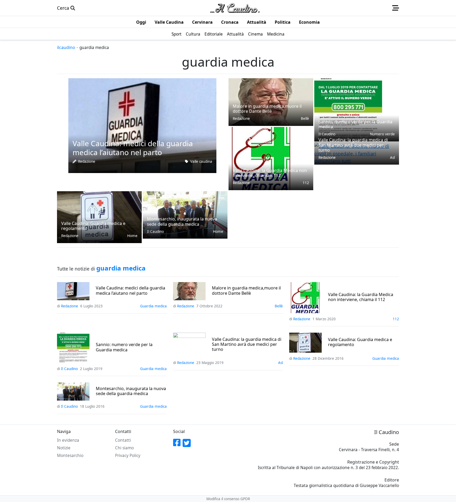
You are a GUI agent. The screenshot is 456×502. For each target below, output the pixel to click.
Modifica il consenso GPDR (228, 498)
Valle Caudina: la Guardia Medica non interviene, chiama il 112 (360, 297)
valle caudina (201, 161)
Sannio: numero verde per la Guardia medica (124, 347)
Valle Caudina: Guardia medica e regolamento (360, 342)
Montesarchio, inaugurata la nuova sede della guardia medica (131, 391)
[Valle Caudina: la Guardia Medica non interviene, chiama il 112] (261, 158)
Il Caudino (155, 231)
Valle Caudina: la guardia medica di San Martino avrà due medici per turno (246, 344)
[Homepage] (234, 8)
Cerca (63, 8)
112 (306, 182)
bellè (305, 118)
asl (392, 157)
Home (132, 235)
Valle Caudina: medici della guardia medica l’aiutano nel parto (130, 291)
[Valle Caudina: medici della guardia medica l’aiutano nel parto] (142, 125)
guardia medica (153, 306)
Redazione (86, 161)
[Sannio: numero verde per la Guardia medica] (348, 109)
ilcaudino (66, 47)
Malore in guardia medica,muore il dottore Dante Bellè (246, 291)
